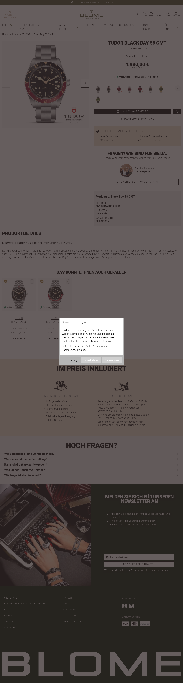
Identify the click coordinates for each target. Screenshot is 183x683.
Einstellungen (73, 360)
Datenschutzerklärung (73, 349)
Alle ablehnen (91, 360)
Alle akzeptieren (112, 360)
